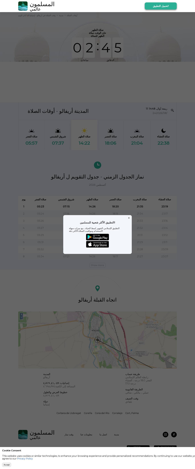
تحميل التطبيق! (161, 6)
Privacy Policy (25, 458)
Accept (7, 465)
